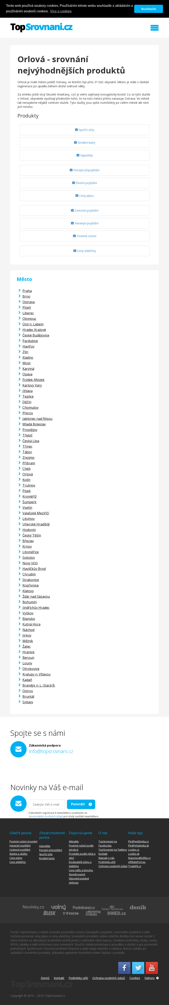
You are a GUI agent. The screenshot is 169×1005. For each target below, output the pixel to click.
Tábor (27, 452)
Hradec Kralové (34, 329)
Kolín (26, 479)
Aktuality (74, 841)
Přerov (27, 413)
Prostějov (29, 429)
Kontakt (103, 854)
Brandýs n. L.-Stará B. (38, 685)
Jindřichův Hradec (35, 607)
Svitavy (27, 702)
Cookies (134, 978)
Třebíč (27, 435)
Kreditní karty (86, 142)
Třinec (27, 446)
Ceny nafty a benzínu (81, 870)
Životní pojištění (86, 183)
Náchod (28, 630)
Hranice (28, 652)
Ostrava (28, 302)
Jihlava (27, 391)
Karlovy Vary (32, 385)
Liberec (28, 313)
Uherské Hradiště (36, 524)
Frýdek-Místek (33, 379)
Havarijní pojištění (86, 223)
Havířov (28, 346)
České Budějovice (35, 335)
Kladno (27, 357)
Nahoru (149, 978)
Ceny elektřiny (86, 251)
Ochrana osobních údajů (113, 866)
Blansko (28, 618)
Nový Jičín (30, 563)
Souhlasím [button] (148, 8)
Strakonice (30, 580)
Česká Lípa (30, 441)
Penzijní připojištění (86, 170)
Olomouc (29, 318)
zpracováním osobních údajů (46, 816)
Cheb (26, 468)
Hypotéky (86, 155)
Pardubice (30, 341)
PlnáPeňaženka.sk (138, 845)
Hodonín (29, 530)
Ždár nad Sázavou (36, 596)
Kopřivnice (30, 585)
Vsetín (27, 507)
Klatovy (28, 591)
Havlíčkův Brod (34, 568)
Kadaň (27, 680)
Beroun (28, 657)
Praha (27, 291)
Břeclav (28, 541)
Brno (26, 296)
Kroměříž (29, 496)
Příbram (28, 463)
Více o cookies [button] (61, 11)
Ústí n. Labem (32, 324)
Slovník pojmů (77, 874)
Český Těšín (31, 535)
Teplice (28, 396)
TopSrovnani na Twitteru (113, 849)
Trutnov (28, 485)
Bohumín (29, 602)
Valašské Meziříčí (35, 513)
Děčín (26, 402)
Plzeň (26, 307)
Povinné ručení (86, 236)
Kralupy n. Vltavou (36, 674)
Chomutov (30, 407)
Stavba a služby (18, 854)
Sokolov (28, 557)
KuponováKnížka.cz (139, 858)
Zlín (25, 352)
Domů (45, 978)
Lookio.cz (133, 849)
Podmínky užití (107, 862)
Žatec (26, 646)
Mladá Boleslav (34, 424)
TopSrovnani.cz (41, 27)
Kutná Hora (31, 624)
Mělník (27, 641)
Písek (26, 491)
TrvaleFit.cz (134, 866)
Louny (27, 663)
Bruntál (28, 696)
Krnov (27, 546)
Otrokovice (30, 668)
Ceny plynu (86, 196)
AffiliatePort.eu (137, 862)
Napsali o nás (106, 858)
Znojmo (28, 457)
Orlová (27, 474)
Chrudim (29, 574)
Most (26, 363)
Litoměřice (30, 552)
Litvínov (28, 518)
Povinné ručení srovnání (23, 841)
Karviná (28, 368)
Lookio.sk (133, 854)
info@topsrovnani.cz (51, 751)
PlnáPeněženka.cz (138, 841)
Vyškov (27, 613)
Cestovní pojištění (86, 210)
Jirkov (26, 635)
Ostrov (27, 691)
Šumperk (29, 502)
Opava (27, 374)
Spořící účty (86, 130)
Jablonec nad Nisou (37, 418)
